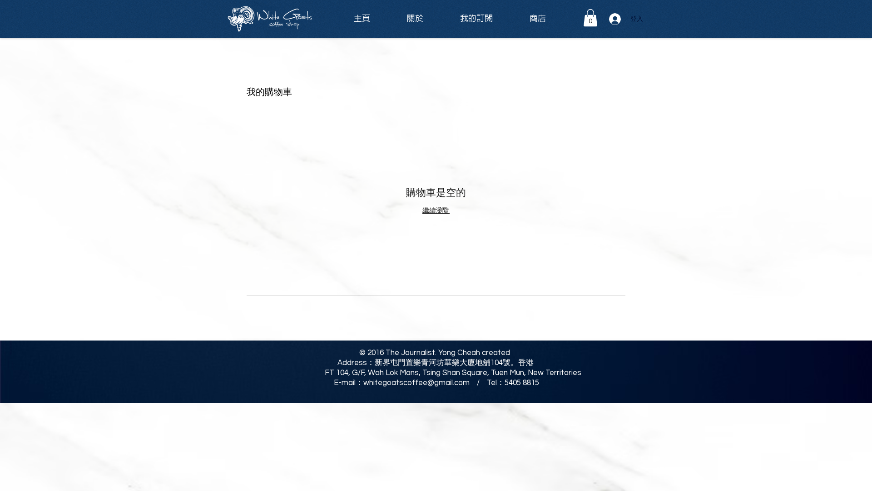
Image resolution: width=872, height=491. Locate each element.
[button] (590, 17)
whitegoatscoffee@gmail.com (416, 383)
